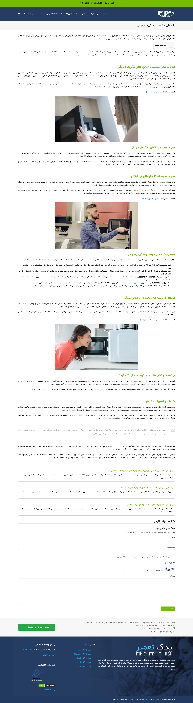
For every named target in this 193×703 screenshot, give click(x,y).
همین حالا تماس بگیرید (38, 627)
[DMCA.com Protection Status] (46, 686)
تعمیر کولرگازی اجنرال (83, 658)
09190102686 (49, 655)
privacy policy (49, 689)
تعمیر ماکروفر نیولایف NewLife (152, 319)
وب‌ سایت (171, 547)
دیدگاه (172, 576)
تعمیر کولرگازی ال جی (83, 662)
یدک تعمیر (147, 699)
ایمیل (173, 537)
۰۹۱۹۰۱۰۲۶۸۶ (84, 3)
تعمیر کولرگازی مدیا (84, 650)
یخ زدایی (137, 282)
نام (94, 537)
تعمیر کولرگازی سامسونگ (82, 654)
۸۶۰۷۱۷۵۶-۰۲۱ (96, 3)
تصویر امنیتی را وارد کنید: (154, 570)
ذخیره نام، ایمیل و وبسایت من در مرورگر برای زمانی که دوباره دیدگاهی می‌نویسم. (142, 557)
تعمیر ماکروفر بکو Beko (155, 92)
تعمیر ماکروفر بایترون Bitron (153, 198)
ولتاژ (117, 161)
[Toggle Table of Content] (169, 46)
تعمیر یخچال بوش (84, 666)
